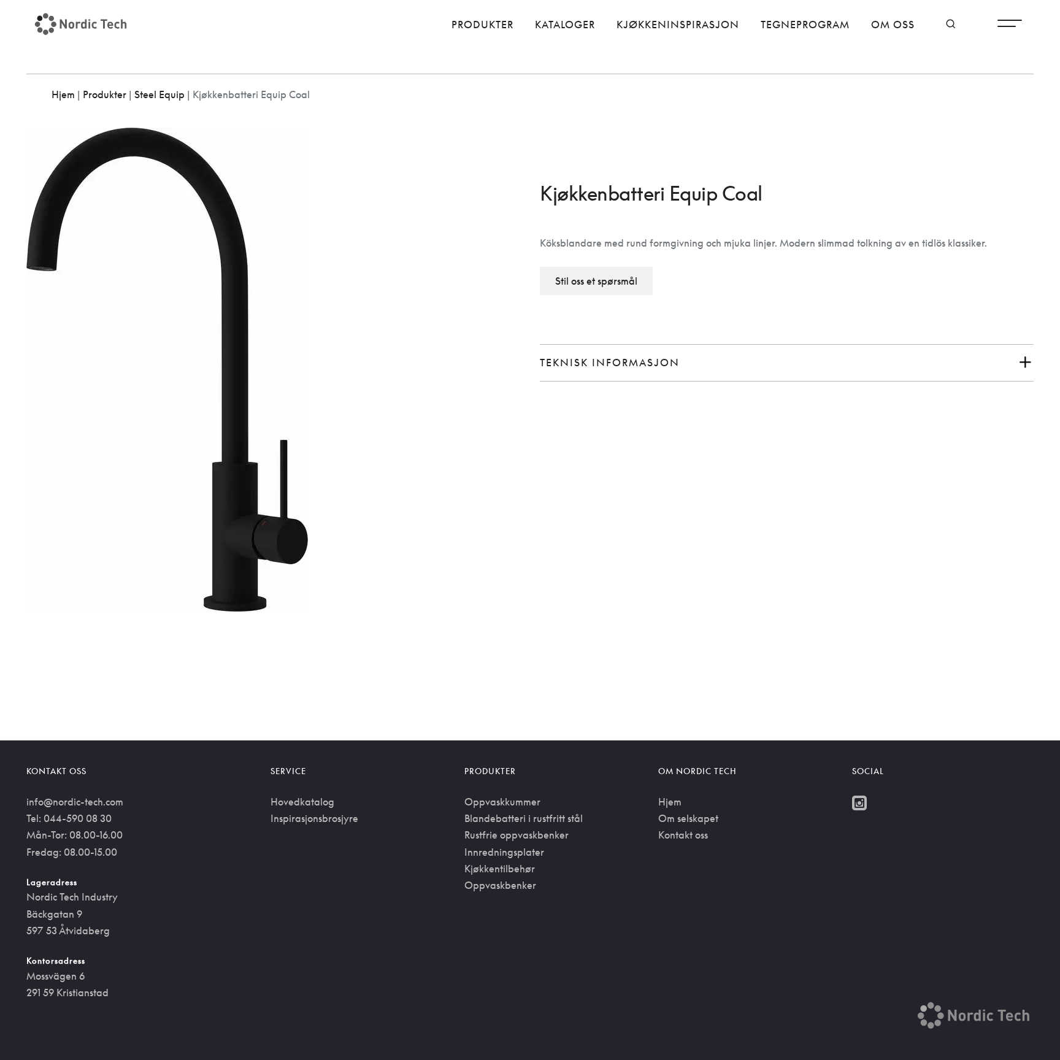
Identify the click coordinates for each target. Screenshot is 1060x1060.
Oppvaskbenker (500, 885)
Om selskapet (688, 818)
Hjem (63, 94)
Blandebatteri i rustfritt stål (523, 818)
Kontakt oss (683, 835)
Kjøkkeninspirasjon (677, 24)
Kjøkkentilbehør (499, 868)
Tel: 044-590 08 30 (69, 818)
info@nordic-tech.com (74, 802)
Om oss (893, 24)
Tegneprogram (805, 24)
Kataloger (565, 24)
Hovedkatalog (302, 802)
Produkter (482, 24)
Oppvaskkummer (502, 802)
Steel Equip (159, 94)
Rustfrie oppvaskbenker (516, 835)
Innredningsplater (504, 852)
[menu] (1009, 26)
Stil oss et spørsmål (596, 281)
